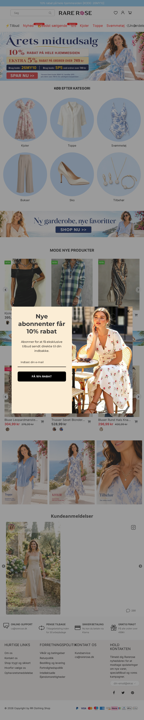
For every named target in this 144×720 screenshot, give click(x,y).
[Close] (128, 311)
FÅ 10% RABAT (42, 376)
